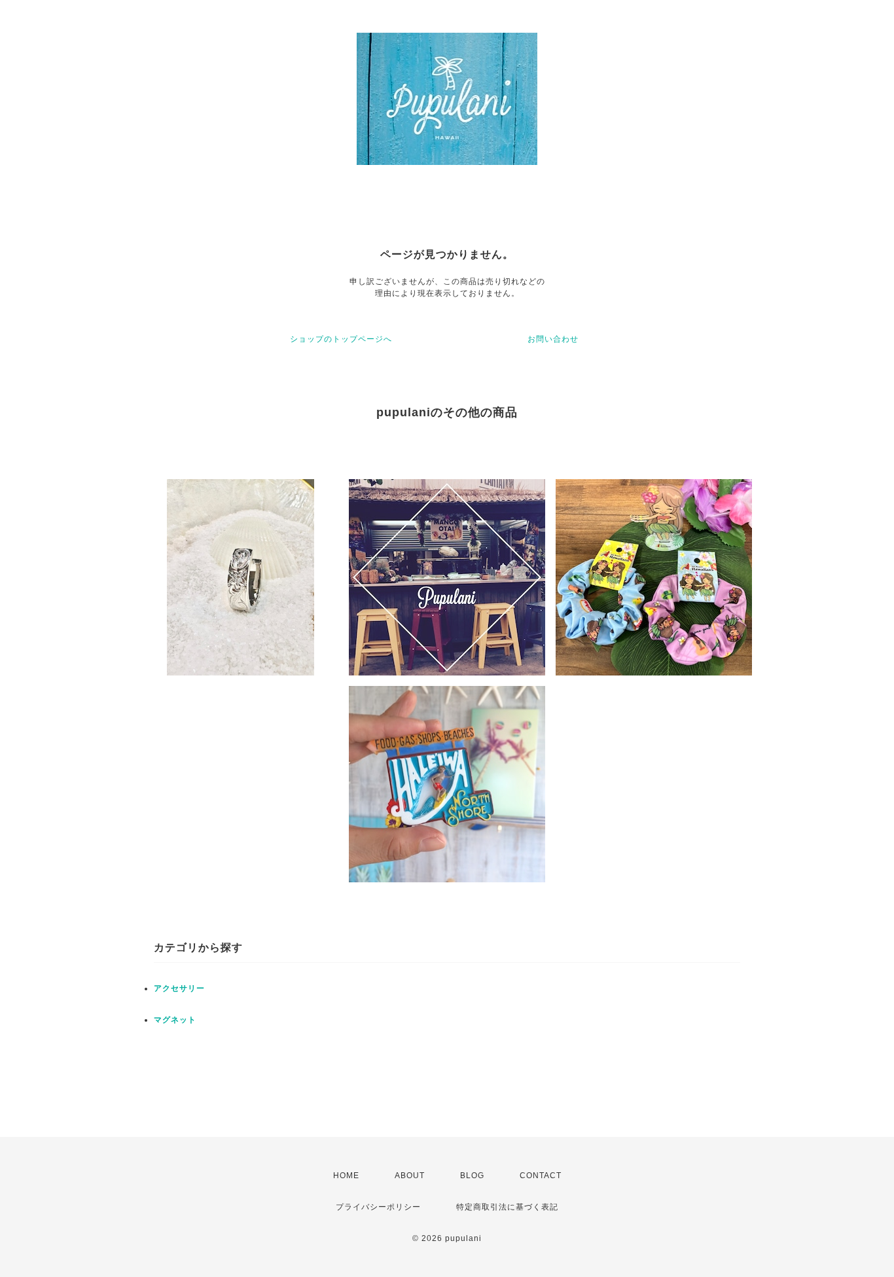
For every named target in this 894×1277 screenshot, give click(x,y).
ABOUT (410, 1175)
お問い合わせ (553, 339)
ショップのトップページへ (341, 339)
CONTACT (541, 1175)
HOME (346, 1175)
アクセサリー (179, 988)
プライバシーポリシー (378, 1207)
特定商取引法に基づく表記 (507, 1207)
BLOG (472, 1175)
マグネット (175, 1019)
